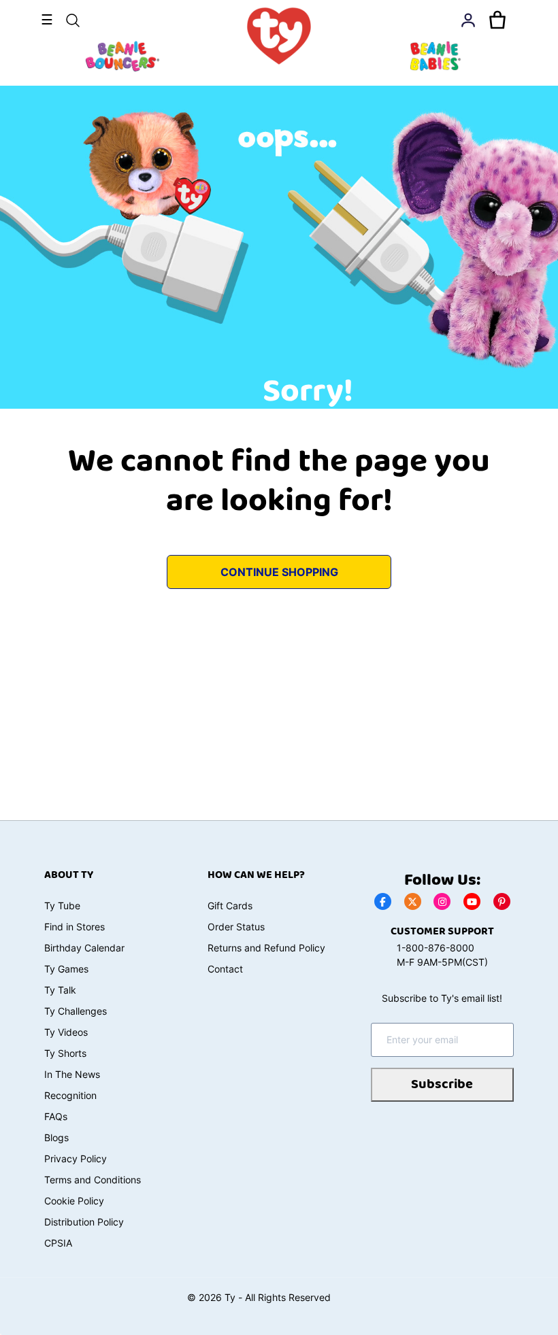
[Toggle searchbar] (73, 20)
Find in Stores (74, 926)
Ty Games (66, 969)
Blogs (56, 1137)
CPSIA (58, 1243)
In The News (72, 1074)
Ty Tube (62, 905)
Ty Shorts (65, 1053)
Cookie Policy (74, 1200)
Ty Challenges (75, 1011)
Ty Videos (66, 1032)
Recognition (70, 1095)
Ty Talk (60, 990)
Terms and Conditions (92, 1179)
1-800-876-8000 (435, 947)
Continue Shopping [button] (279, 572)
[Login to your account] (468, 20)
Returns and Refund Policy (266, 947)
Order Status (236, 926)
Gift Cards (230, 905)
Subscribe (442, 1084)
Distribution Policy (84, 1222)
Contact (225, 969)
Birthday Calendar (84, 947)
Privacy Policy (75, 1158)
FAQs (55, 1116)
